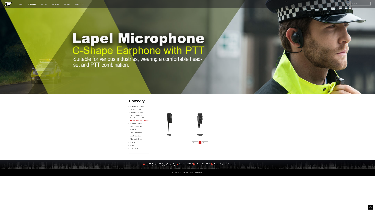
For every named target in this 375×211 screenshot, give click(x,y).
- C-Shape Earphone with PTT (137, 115)
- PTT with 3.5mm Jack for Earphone (139, 120)
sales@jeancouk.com (225, 164)
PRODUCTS (32, 4)
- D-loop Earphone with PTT (136, 112)
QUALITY (67, 4)
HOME (21, 4)
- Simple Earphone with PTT (136, 118)
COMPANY (44, 4)
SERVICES (55, 4)
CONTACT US (79, 4)
